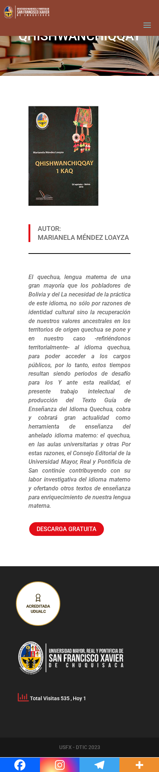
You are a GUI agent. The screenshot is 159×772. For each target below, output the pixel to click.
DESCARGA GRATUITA (67, 529)
